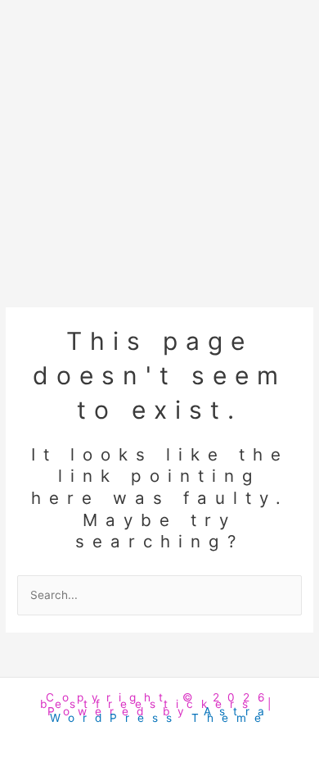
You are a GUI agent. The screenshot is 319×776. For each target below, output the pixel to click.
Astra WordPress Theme (161, 714)
